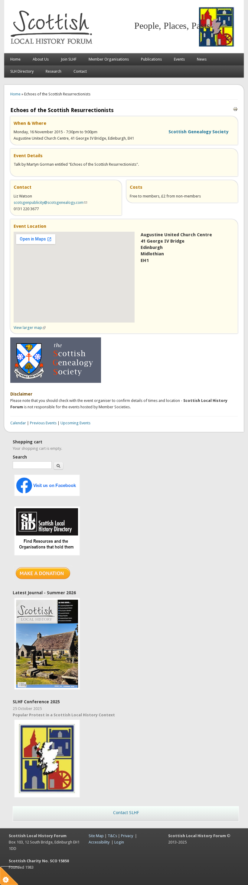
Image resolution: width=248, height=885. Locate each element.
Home (15, 59)
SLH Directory (22, 71)
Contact (80, 71)
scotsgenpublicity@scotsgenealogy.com (50, 202)
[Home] (52, 47)
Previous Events (43, 423)
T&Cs (112, 836)
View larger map (30, 327)
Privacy (127, 836)
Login (119, 842)
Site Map (96, 836)
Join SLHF (69, 59)
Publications (151, 59)
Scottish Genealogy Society (198, 131)
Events (179, 59)
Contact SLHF (126, 812)
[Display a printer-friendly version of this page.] (235, 109)
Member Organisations (109, 59)
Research (53, 71)
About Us (41, 59)
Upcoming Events (75, 423)
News (202, 59)
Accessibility (99, 842)
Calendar (18, 423)
